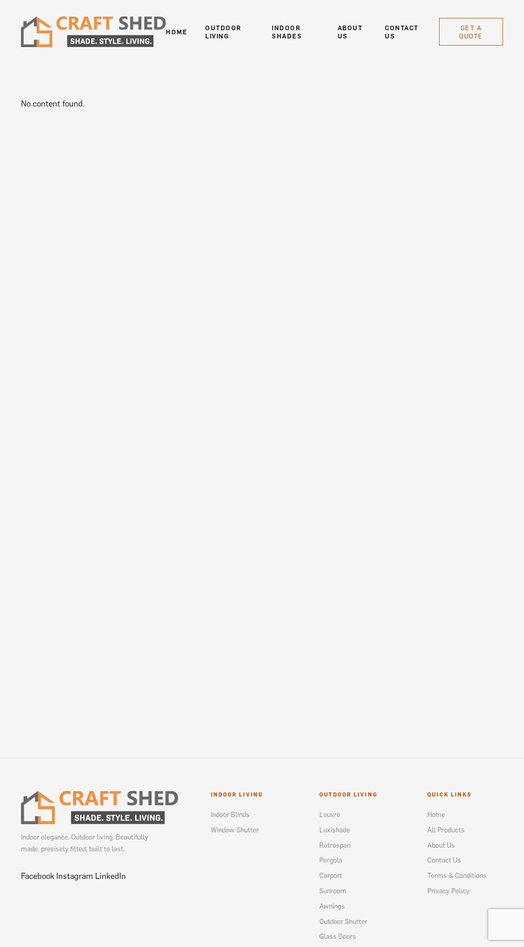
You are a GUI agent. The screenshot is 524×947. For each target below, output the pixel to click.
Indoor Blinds (230, 814)
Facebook (37, 876)
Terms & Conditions (457, 875)
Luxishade (334, 829)
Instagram (74, 876)
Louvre (329, 814)
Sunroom (332, 890)
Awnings (332, 905)
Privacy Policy (448, 890)
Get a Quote (471, 32)
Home (176, 32)
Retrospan (335, 845)
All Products (446, 829)
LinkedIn (110, 876)
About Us (350, 32)
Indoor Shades (287, 32)
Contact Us (401, 32)
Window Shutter (235, 829)
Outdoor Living (223, 32)
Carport (330, 875)
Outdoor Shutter (343, 921)
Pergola (330, 859)
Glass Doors (337, 936)
